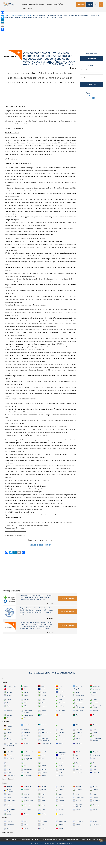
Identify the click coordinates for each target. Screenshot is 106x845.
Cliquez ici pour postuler (40, 545)
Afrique (22, 15)
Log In (90, 4)
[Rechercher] (96, 4)
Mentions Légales (73, 839)
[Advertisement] (53, 35)
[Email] (2, 25)
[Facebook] (2, 13)
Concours (48, 4)
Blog (24, 8)
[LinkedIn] (2, 21)
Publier (81, 4)
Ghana (29, 15)
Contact (29, 8)
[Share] (2, 29)
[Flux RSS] (101, 4)
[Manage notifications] (101, 840)
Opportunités (33, 4)
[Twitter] (2, 17)
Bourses (41, 4)
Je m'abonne (91, 58)
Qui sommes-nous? (12, 839)
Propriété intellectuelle (30, 839)
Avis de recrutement (67, 598)
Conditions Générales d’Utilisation (52, 839)
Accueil (24, 4)
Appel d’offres (58, 4)
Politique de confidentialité (91, 839)
